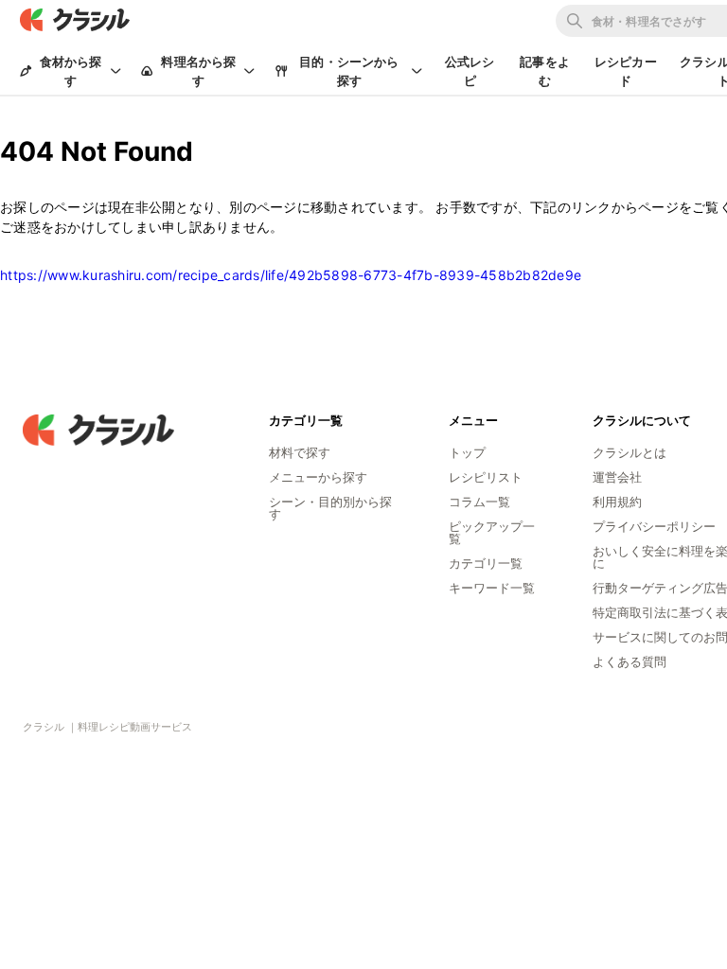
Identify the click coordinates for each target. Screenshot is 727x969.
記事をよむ (545, 71)
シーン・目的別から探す (330, 507)
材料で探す (299, 452)
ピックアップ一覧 (492, 532)
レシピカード (625, 71)
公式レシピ (470, 71)
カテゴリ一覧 (486, 563)
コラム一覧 (479, 501)
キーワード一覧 (492, 587)
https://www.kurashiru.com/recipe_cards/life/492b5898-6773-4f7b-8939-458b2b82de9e (290, 275)
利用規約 (617, 501)
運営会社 (617, 476)
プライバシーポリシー (654, 526)
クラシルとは (629, 452)
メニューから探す (318, 476)
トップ (467, 452)
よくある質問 (629, 661)
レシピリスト (486, 476)
